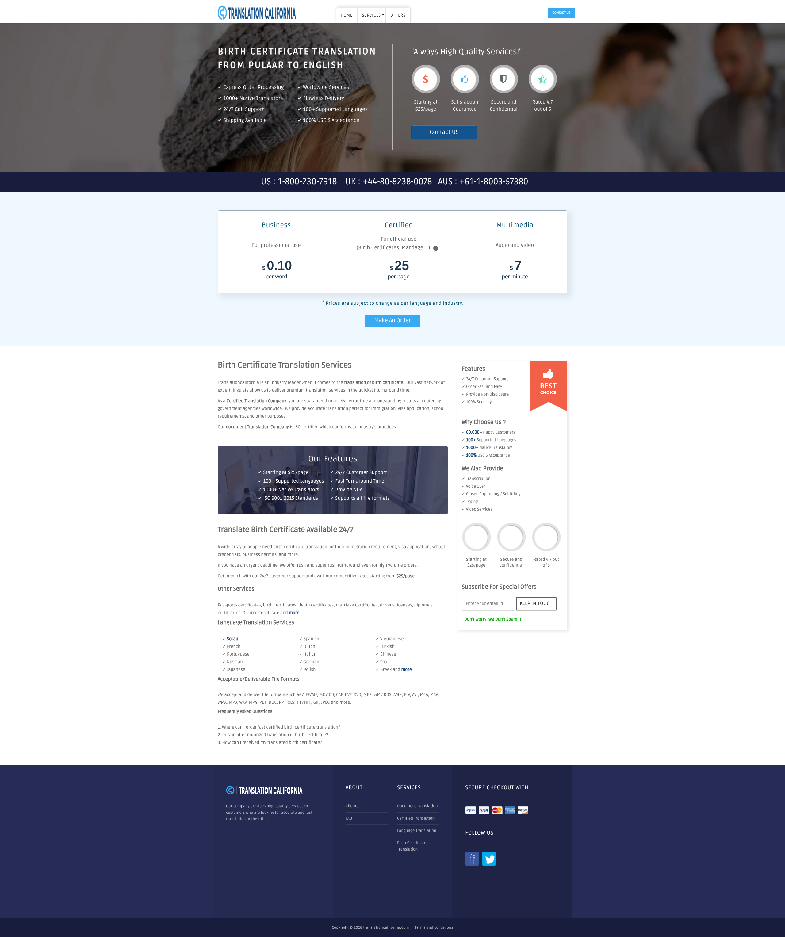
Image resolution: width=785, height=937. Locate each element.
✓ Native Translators (487, 447)
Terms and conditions (434, 927)
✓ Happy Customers (488, 432)
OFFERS (398, 15)
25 (399, 270)
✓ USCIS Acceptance (486, 455)
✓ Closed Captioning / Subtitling (491, 493)
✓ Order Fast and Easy (482, 386)
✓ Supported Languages (489, 440)
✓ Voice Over (473, 486)
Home (347, 15)
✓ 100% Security (477, 402)
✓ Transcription (476, 478)
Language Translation (416, 830)
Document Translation (417, 806)
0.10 (277, 270)
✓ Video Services (477, 509)
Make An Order (392, 320)
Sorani (233, 639)
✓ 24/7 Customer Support (485, 379)
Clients (352, 806)
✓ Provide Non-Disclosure (485, 394)
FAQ (349, 818)
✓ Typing (470, 501)
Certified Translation (416, 818)
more (294, 613)
